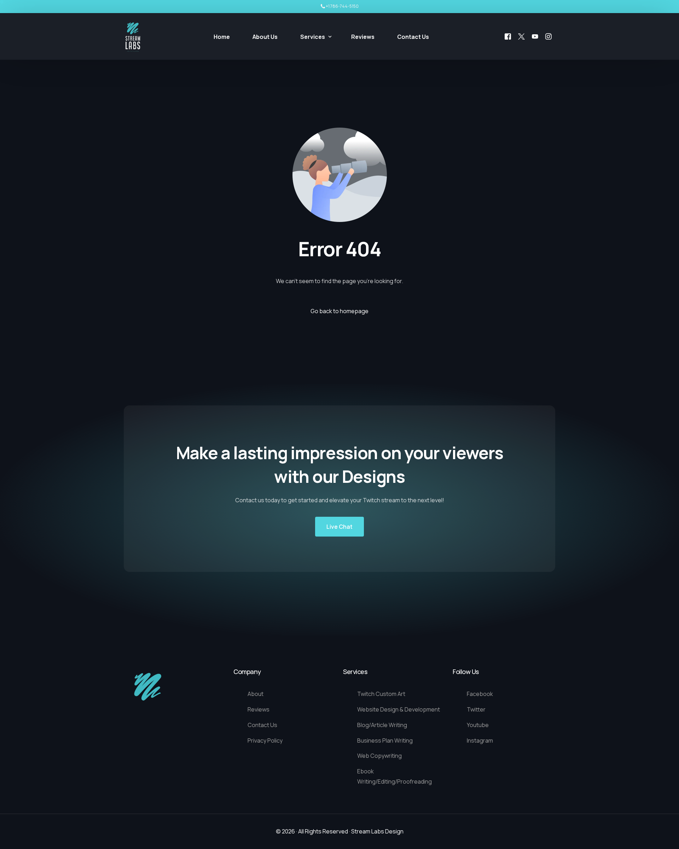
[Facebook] (508, 36)
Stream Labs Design (377, 831)
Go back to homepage (339, 311)
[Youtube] (535, 36)
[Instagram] (548, 36)
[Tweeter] (521, 36)
